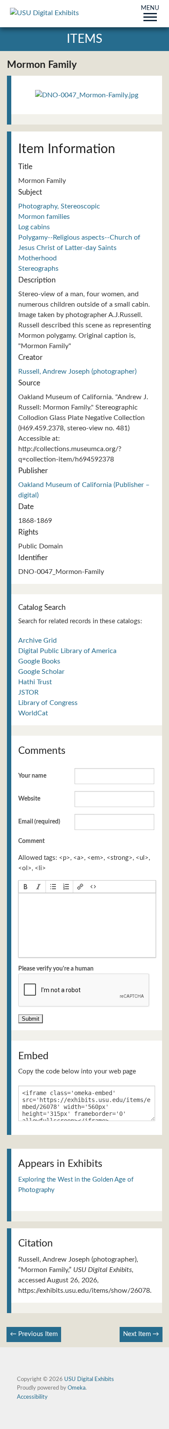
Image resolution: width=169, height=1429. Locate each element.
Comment (31, 841)
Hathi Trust (35, 682)
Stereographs (38, 268)
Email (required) (39, 822)
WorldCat (33, 713)
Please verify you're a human (56, 969)
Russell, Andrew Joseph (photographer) (77, 371)
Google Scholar (41, 671)
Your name (32, 776)
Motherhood (37, 258)
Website (29, 799)
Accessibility (32, 1397)
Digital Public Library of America (67, 650)
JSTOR (28, 692)
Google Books (39, 661)
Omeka (76, 1388)
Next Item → (141, 1334)
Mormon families (44, 216)
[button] (26, 886)
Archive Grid (37, 640)
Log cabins (34, 227)
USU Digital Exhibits (89, 1379)
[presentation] (25, 886)
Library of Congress (48, 702)
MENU (150, 8)
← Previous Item (34, 1334)
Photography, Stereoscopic (59, 206)
